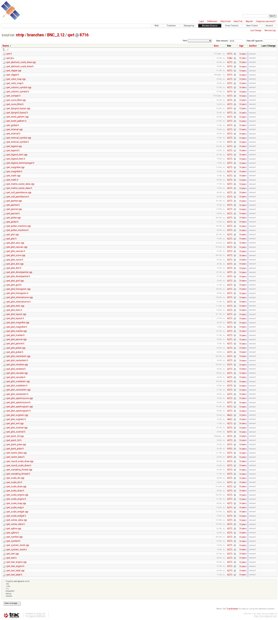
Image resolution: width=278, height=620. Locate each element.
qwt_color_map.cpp (16, 79)
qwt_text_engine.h (15, 566)
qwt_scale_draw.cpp (16, 486)
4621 (229, 415)
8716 (84, 35)
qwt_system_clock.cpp (17, 545)
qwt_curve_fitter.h (15, 104)
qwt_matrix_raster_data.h (19, 188)
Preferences (212, 21)
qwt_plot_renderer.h (16, 369)
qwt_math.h (12, 180)
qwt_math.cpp (13, 175)
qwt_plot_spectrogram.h (18, 410)
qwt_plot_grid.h (14, 285)
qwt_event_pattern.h (16, 121)
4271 (229, 53)
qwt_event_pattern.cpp (17, 116)
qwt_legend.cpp (14, 146)
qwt (71, 35)
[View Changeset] (235, 53)
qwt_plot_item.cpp (15, 306)
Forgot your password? (266, 21)
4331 (229, 448)
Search (269, 26)
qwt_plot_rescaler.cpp (17, 373)
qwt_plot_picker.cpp (15, 348)
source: (8, 35)
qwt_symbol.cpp (14, 537)
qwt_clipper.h (12, 74)
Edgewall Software (37, 616)
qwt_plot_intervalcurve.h (18, 301)
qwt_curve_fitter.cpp (16, 100)
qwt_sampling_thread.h (18, 474)
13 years (243, 58)
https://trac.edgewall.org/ (265, 616)
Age (241, 45)
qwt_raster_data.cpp (16, 453)
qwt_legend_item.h (15, 159)
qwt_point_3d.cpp (15, 436)
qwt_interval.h (13, 133)
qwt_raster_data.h (15, 457)
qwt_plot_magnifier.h (16, 327)
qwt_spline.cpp (13, 528)
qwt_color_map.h (14, 83)
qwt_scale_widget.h (16, 516)
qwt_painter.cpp (14, 201)
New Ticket (252, 26)
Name (5, 45)
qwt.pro (10, 58)
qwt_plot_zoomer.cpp (16, 427)
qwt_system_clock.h (16, 549)
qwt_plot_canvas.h (15, 251)
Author (253, 45)
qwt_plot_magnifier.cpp (17, 322)
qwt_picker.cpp (13, 217)
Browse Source (209, 26)
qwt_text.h (11, 558)
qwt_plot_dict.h (13, 268)
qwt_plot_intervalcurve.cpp (19, 297)
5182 (229, 58)
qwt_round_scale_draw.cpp (19, 461)
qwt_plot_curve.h (14, 259)
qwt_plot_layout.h (15, 318)
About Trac (238, 21)
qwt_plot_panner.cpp (16, 339)
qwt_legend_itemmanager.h (20, 163)
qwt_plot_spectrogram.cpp (19, 406)
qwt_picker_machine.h (17, 230)
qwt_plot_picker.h (14, 352)
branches (35, 35)
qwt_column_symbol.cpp (18, 87)
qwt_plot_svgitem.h (16, 419)
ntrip (20, 35)
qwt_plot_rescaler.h (16, 377)
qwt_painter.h (13, 205)
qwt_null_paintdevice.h (17, 196)
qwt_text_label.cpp (15, 570)
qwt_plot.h (11, 238)
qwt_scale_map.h (15, 507)
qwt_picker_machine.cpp (18, 226)
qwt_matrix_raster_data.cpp (20, 184)
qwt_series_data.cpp (16, 520)
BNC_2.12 (55, 35)
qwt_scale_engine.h (16, 499)
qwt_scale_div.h (14, 482)
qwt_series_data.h (15, 524)
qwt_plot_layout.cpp (16, 314)
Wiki (157, 26)
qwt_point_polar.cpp (16, 444)
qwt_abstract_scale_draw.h (20, 66)
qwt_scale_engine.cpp (17, 495)
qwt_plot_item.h (14, 310)
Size (216, 45)
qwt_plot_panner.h (15, 343)
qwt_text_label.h (14, 574)
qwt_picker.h (12, 222)
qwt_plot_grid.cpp (15, 280)
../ (7, 49)
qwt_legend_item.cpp (16, 154)
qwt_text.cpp (12, 553)
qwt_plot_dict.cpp (14, 264)
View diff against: (254, 41)
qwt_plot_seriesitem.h (17, 394)
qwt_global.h (12, 125)
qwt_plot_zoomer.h (15, 431)
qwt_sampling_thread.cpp (19, 469)
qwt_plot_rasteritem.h (17, 360)
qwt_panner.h (13, 213)
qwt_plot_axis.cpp (15, 243)
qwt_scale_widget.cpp (17, 511)
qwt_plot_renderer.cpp (17, 364)
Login (201, 21)
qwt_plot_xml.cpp (14, 423)
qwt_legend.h (13, 150)
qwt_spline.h (12, 532)
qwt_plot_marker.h (15, 335)
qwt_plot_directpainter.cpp (19, 272)
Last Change (255, 30)
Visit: (185, 40)
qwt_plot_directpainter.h (18, 276)
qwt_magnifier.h (14, 171)
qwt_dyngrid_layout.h (17, 112)
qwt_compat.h (13, 95)
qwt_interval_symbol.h (17, 142)
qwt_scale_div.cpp (15, 478)
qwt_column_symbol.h (17, 91)
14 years (243, 54)
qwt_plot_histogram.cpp (18, 289)
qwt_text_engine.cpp (16, 562)
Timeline (171, 26)
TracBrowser (232, 609)
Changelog (189, 26)
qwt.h (9, 53)
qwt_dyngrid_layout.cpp (18, 108)
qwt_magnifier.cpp (15, 167)
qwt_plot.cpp (12, 234)
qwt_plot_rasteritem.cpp (18, 356)
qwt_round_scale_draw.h (18, 465)
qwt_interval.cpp (14, 129)
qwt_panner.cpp (14, 209)
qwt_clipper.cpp (13, 70)
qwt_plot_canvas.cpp (16, 247)
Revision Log (270, 30)
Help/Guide (225, 21)
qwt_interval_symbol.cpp (18, 137)
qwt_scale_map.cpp (16, 503)
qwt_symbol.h (13, 541)
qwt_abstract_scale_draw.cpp (21, 62)
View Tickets (232, 26)
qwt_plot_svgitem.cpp (17, 415)
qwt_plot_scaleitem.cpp (18, 381)
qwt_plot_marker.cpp (16, 331)
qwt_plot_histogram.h (17, 293)
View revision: (222, 41)
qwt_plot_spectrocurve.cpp (19, 398)
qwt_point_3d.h (14, 440)
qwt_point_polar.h (15, 448)
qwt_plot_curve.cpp (15, 255)
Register (249, 21)
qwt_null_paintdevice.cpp (18, 192)
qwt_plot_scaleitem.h (17, 385)
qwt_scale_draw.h (15, 490)
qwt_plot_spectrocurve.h (18, 402)
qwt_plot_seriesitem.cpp (18, 389)
